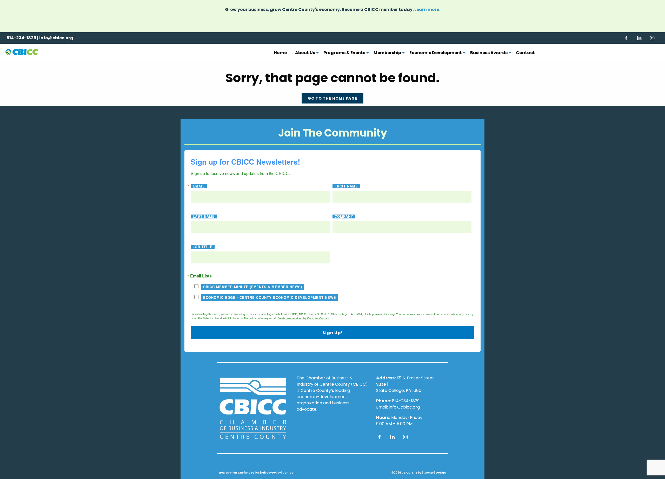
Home (280, 53)
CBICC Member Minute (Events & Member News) (252, 286)
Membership (387, 53)
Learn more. (427, 9)
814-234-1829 (21, 38)
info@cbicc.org (56, 38)
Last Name (204, 216)
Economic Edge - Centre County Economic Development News (269, 297)
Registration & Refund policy (239, 473)
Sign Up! (332, 333)
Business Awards (489, 53)
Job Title (202, 247)
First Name (346, 186)
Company (344, 216)
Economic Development (435, 53)
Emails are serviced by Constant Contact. (303, 318)
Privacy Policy (271, 473)
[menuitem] (280, 53)
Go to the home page (332, 98)
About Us (305, 53)
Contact (525, 53)
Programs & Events (344, 53)
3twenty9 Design (434, 473)
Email (199, 186)
